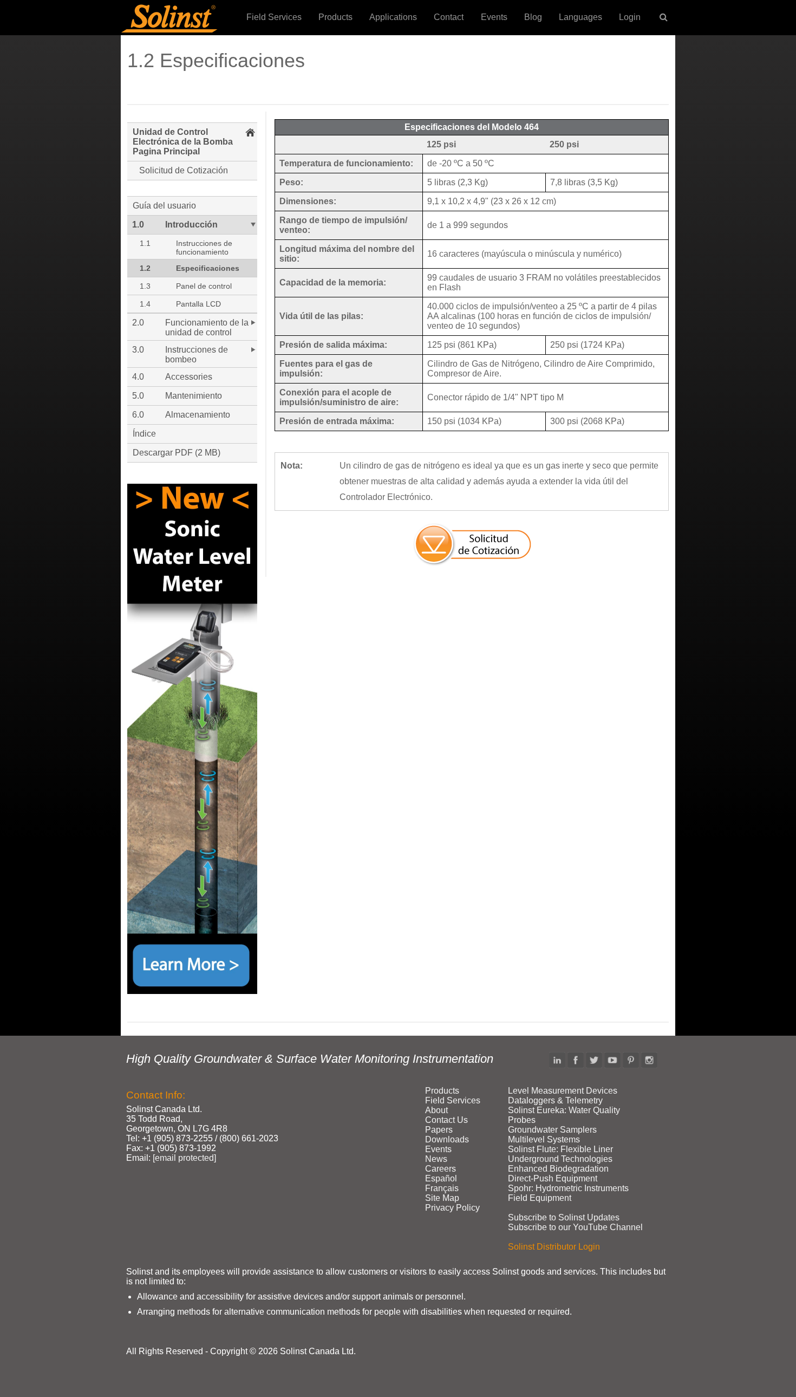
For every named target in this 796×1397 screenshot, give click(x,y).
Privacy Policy (452, 1207)
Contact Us (446, 1120)
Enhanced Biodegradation (558, 1168)
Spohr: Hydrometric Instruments (568, 1188)
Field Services (274, 17)
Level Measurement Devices (562, 1090)
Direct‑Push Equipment (552, 1178)
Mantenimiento (193, 395)
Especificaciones (207, 268)
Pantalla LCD (198, 304)
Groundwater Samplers (552, 1129)
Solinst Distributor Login (554, 1246)
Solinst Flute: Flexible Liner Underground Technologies (560, 1154)
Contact (449, 17)
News (436, 1159)
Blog (533, 17)
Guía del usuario (164, 205)
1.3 (145, 286)
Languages (580, 17)
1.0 (138, 224)
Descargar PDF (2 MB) (176, 452)
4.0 (138, 376)
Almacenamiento (197, 414)
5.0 (138, 395)
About (436, 1110)
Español (441, 1178)
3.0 (138, 349)
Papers (439, 1129)
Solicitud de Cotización (183, 170)
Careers (440, 1168)
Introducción (191, 224)
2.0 (138, 322)
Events (494, 17)
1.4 (145, 304)
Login (630, 17)
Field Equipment (539, 1198)
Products (335, 17)
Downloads (447, 1139)
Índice (144, 433)
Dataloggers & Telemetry (555, 1100)
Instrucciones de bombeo (196, 354)
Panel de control (204, 286)
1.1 (145, 243)
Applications (393, 17)
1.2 (145, 268)
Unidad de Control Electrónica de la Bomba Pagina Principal (183, 141)
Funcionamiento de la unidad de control (207, 327)
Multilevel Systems (544, 1139)
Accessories (188, 376)
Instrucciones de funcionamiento (204, 247)
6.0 (138, 414)
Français (442, 1188)
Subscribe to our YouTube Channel (575, 1227)
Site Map (442, 1198)
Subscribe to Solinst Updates (563, 1217)
